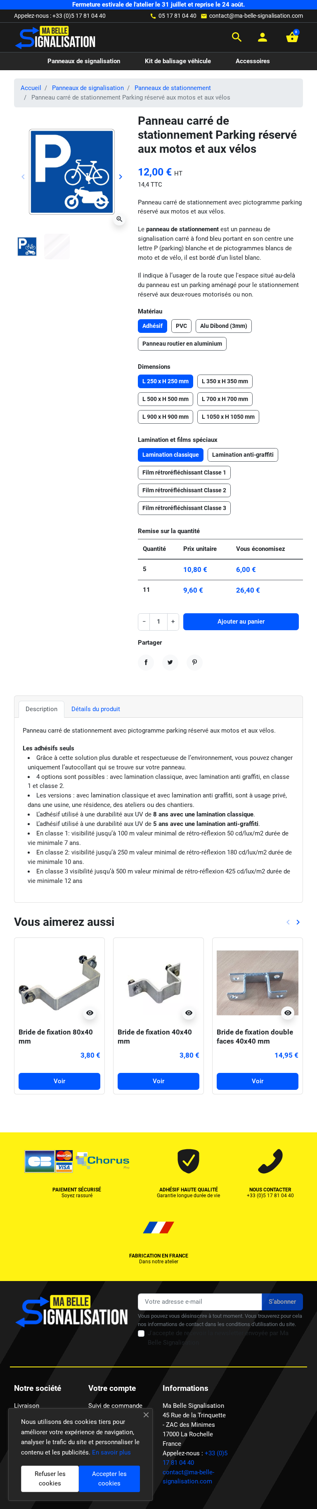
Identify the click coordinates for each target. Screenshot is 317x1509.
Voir (59, 1081)
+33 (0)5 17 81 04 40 (79, 15)
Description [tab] (41, 709)
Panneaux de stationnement (173, 88)
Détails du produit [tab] (95, 709)
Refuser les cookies (50, 1478)
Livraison (26, 1405)
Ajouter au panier (241, 621)
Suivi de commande (115, 1405)
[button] (237, 37)
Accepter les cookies (109, 1478)
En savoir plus (111, 1452)
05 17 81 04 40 (177, 15)
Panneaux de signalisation (88, 88)
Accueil (31, 88)
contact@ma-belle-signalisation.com (256, 15)
